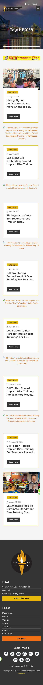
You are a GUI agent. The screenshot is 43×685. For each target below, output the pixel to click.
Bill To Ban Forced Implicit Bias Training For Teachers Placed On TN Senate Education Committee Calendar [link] (20, 453)
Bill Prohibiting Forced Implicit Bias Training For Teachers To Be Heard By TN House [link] (20, 279)
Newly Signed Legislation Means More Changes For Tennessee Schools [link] (19, 105)
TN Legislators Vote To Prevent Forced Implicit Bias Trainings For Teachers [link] (19, 222)
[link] (28, 4)
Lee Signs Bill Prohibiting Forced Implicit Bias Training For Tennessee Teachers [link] (20, 164)
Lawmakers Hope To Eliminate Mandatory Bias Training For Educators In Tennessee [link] (20, 512)
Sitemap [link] (21, 673)
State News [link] (12, 92)
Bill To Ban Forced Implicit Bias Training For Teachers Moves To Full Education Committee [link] (20, 395)
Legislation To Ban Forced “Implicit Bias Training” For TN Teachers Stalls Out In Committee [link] (21, 337)
